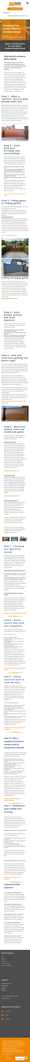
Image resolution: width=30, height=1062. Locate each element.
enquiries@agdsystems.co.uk (19, 16)
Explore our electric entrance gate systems (14, 123)
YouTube (7, 1018)
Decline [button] (9, 1058)
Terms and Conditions (7, 965)
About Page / (6, 35)
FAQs (3, 956)
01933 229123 (6, 12)
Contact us (14, 8)
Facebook (7, 1011)
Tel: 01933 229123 (6, 998)
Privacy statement (6, 963)
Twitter (7, 1015)
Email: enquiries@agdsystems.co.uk (10, 996)
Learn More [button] (9, 1054)
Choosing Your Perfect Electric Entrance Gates (14, 37)
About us (4, 959)
